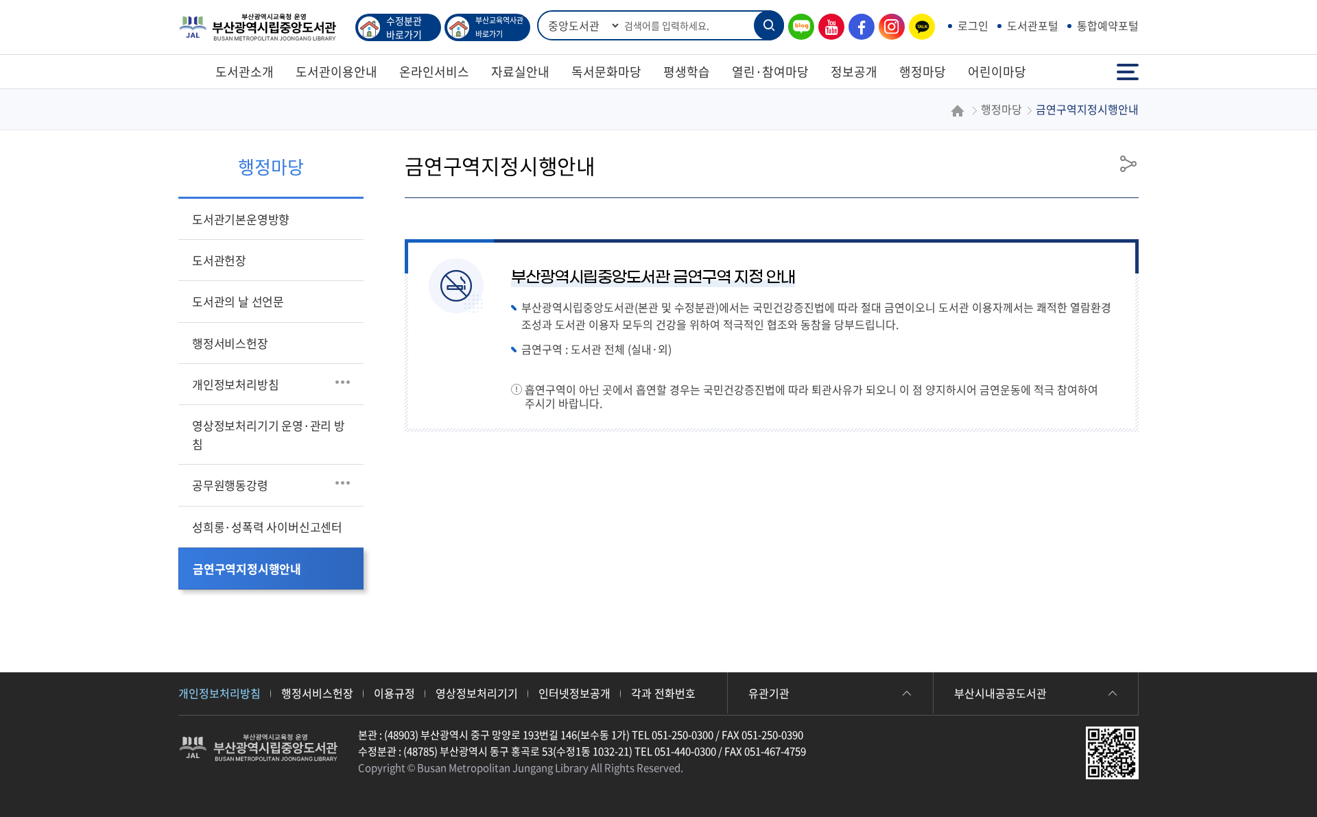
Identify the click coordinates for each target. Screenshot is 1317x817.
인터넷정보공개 (574, 693)
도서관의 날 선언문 (238, 301)
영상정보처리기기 (477, 693)
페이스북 (858, 27)
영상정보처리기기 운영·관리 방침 (268, 434)
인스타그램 (888, 27)
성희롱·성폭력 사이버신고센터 (267, 526)
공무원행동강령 (230, 484)
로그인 (973, 25)
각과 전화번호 (663, 693)
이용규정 (394, 693)
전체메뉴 (1129, 65)
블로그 (797, 27)
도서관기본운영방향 (240, 219)
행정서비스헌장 (230, 343)
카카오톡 (918, 27)
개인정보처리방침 (235, 384)
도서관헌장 (219, 260)
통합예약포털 (1108, 25)
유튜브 (828, 27)
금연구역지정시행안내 (247, 568)
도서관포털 (1032, 25)
